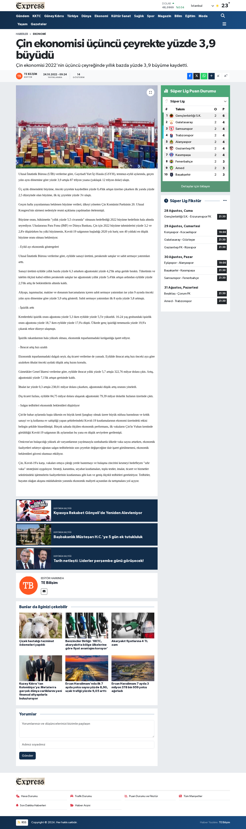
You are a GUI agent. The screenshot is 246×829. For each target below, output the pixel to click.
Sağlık (139, 16)
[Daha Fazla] (211, 76)
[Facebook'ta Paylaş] (190, 76)
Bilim (178, 16)
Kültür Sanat (121, 16)
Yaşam (22, 24)
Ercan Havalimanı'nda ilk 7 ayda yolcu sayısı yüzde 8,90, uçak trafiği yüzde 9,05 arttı (86, 687)
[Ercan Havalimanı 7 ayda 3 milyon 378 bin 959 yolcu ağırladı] (132, 668)
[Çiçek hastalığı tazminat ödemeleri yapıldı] (40, 625)
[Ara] (223, 16)
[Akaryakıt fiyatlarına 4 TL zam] (132, 625)
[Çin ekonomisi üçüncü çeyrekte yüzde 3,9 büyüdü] (87, 126)
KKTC (36, 16)
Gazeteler (39, 24)
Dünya (86, 16)
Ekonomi (101, 16)
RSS (23, 822)
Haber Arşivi (82, 805)
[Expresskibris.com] (30, 5)
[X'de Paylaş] (196, 76)
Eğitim (190, 16)
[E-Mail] (44, 591)
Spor (151, 16)
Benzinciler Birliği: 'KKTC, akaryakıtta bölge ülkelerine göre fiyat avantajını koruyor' (86, 645)
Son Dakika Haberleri (33, 805)
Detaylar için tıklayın (195, 186)
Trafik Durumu (83, 796)
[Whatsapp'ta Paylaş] (204, 76)
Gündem (22, 16)
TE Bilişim (49, 583)
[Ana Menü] (223, 24)
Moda (203, 16)
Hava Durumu (29, 796)
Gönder (27, 755)
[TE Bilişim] (28, 585)
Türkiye (72, 16)
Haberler (22, 34)
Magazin (164, 16)
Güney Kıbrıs (54, 16)
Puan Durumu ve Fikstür (143, 796)
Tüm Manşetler (193, 796)
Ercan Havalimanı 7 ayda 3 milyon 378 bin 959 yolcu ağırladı (130, 687)
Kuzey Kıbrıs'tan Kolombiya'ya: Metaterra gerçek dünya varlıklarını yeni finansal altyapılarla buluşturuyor (40, 691)
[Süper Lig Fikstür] (225, 201)
